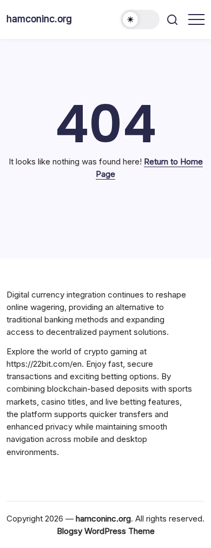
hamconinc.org (39, 18)
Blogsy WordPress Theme (106, 531)
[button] (140, 19)
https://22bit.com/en (44, 364)
